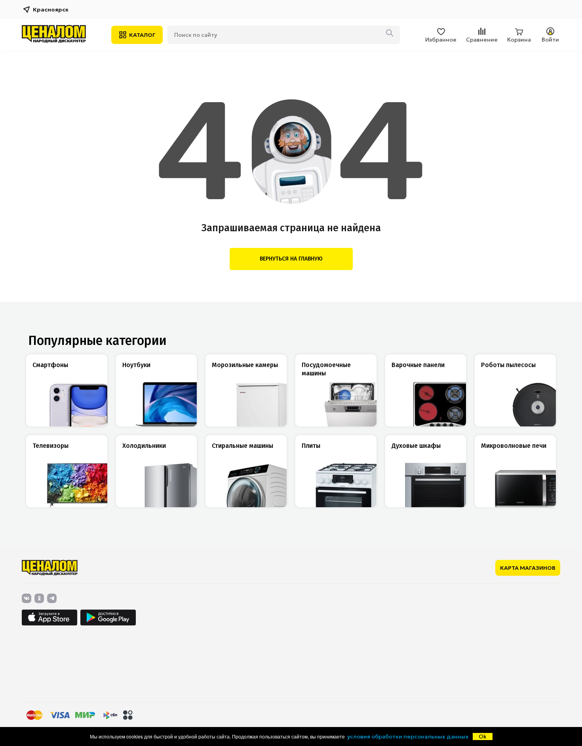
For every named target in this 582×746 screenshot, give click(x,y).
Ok (483, 736)
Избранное (440, 39)
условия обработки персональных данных (408, 736)
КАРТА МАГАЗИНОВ (527, 567)
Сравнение (482, 39)
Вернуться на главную (291, 258)
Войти (550, 39)
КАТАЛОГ (142, 34)
